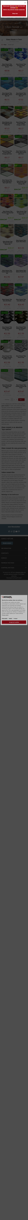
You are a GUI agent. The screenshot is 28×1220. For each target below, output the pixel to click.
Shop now (15, 13)
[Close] (25, 3)
